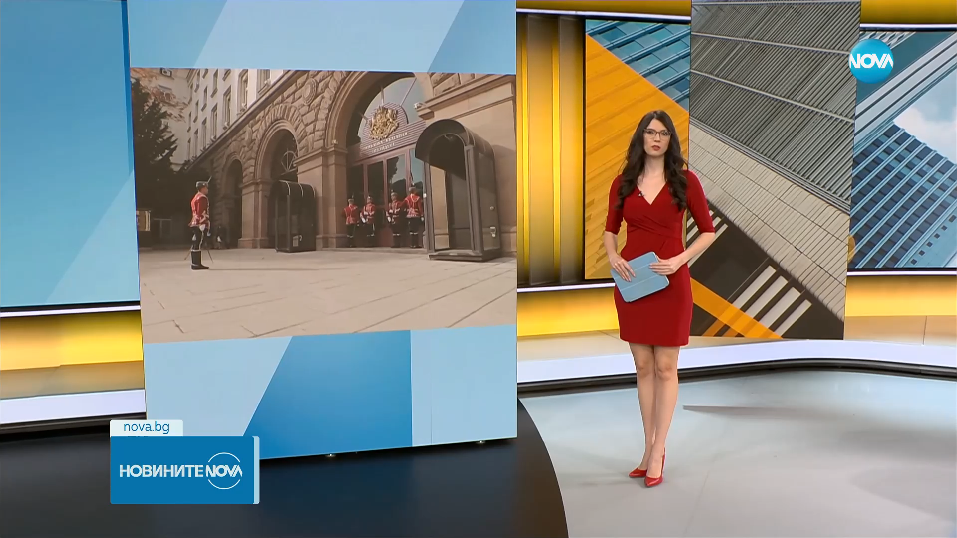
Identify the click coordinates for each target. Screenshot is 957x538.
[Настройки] (938, 17)
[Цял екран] (918, 525)
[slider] (110, 511)
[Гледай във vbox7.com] (939, 525)
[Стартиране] (16, 525)
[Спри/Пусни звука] (37, 525)
